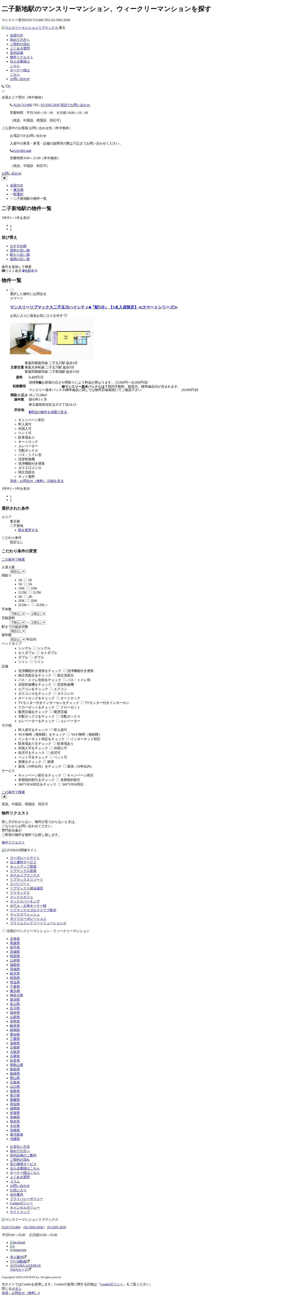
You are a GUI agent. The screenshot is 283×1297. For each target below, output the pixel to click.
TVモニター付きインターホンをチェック (48, 702)
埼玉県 (15, 982)
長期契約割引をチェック (36, 780)
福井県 (15, 1012)
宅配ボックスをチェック (36, 716)
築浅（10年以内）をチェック (39, 766)
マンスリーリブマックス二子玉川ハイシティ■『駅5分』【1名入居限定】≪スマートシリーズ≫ (94, 307)
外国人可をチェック (33, 748)
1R (20, 580)
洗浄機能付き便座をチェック (39, 671)
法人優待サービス (23, 862)
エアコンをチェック (33, 689)
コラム (15, 1181)
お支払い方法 (20, 1146)
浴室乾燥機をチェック (34, 684)
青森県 (15, 943)
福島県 (15, 965)
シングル (24, 648)
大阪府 (15, 1052)
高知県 (15, 1104)
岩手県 (15, 947)
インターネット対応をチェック (41, 739)
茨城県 (15, 969)
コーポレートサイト (25, 858)
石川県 (15, 1008)
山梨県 (15, 1017)
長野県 (15, 1021)
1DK (21, 588)
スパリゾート (20, 884)
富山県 (15, 1004)
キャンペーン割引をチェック (39, 775)
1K (20, 584)
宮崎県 (15, 1130)
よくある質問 (20, 1177)
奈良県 (15, 1060)
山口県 (15, 1086)
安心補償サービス (23, 1164)
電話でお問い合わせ (75, 105)
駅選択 (18, 194)
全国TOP (16, 185)
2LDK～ (24, 605)
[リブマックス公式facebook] (17, 1242)
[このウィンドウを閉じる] (4, 178)
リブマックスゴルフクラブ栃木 (33, 910)
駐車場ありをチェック (34, 743)
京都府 (15, 1047)
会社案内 (16, 1194)
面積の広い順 (20, 259)
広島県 (15, 1082)
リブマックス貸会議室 (26, 888)
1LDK (22, 592)
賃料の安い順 (20, 250)
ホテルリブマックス (25, 875)
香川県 (15, 1095)
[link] (3, 86)
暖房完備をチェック (33, 712)
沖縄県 (15, 1139)
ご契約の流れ (20, 1159)
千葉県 (15, 986)
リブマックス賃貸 (23, 871)
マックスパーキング (25, 901)
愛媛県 (15, 1099)
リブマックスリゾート (26, 879)
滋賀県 (15, 1043)
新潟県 (15, 999)
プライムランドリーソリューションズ (38, 923)
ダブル (23, 657)
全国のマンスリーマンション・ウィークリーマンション (48, 931)
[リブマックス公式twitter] (12, 1246)
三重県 (15, 1039)
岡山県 (15, 1078)
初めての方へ (20, 1151)
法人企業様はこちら (25, 1168)
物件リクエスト (13, 842)
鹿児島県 (16, 1134)
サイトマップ (20, 1212)
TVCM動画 (18, 1261)
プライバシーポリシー (26, 1199)
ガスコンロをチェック (34, 693)
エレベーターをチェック (36, 721)
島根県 (15, 1073)
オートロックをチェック (36, 698)
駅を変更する (28, 530)
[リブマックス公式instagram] (18, 1250)
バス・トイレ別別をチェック (39, 680)
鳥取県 (15, 1069)
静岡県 (15, 1030)
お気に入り (18, 1190)
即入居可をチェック (33, 730)
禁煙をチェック (29, 762)
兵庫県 (15, 1056)
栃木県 (15, 973)
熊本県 (15, 1121)
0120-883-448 (22, 151)
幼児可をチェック (31, 752)
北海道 (15, 938)
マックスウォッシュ (25, 914)
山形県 (15, 960)
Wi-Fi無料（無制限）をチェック (41, 734)
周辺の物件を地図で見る (49, 412)
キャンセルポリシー (25, 1207)
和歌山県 (16, 1065)
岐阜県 (15, 1025)
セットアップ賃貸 (23, 866)
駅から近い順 (20, 254)
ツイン (23, 662)
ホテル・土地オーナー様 (28, 905)
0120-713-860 (22, 105)
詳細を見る (55, 481)
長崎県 (15, 1117)
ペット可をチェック (33, 757)
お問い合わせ (20, 79)
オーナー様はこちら (25, 1172)
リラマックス (20, 892)
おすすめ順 (18, 246)
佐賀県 (15, 1113)
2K (20, 596)
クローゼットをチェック (36, 707)
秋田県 (15, 956)
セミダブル (26, 653)
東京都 (18, 190)
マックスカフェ (21, 897)
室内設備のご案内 (23, 1155)
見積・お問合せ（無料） (28, 481)
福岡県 (15, 1108)
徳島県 (15, 1091)
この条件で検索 (13, 559)
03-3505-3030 (50, 105)
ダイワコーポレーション (28, 919)
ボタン (17, 1288)
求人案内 (16, 1257)
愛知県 (15, 1034)
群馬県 (15, 978)
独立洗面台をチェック (34, 675)
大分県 (15, 1126)
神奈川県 (16, 995)
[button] (3, 91)
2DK (21, 600)
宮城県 (15, 951)
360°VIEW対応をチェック (37, 784)
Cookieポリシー (21, 1203)
